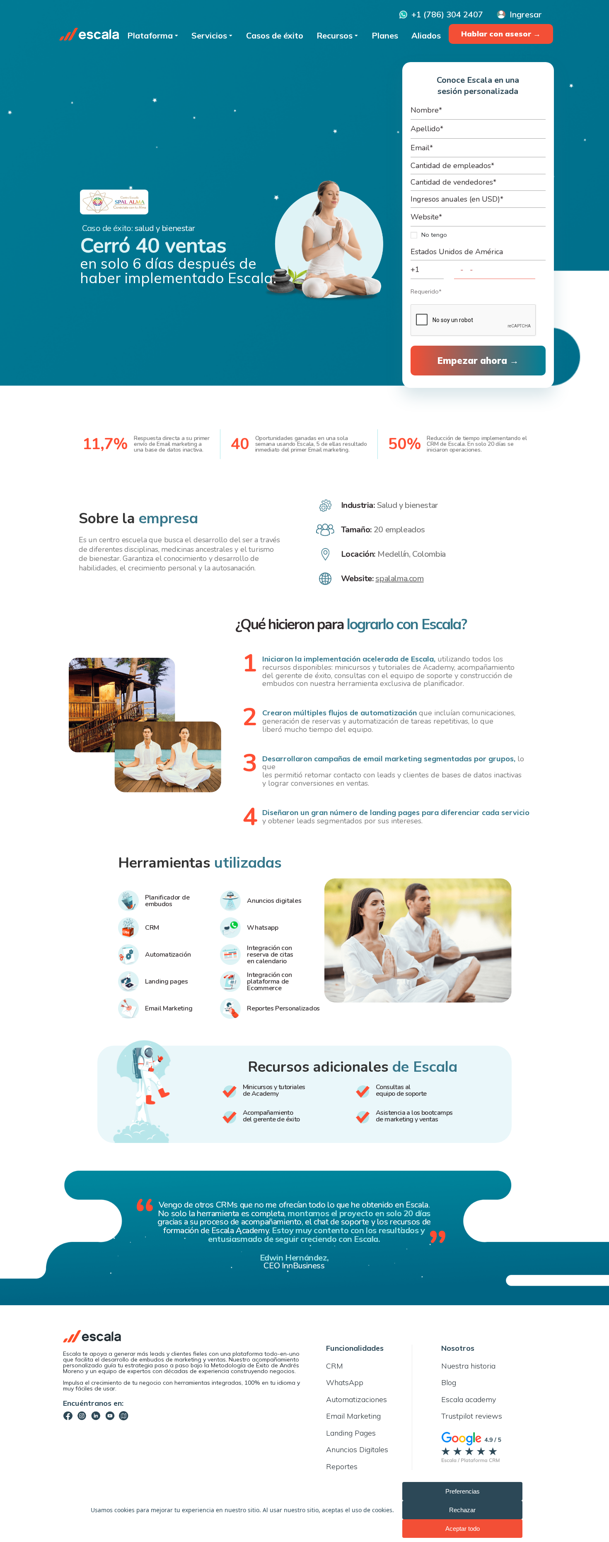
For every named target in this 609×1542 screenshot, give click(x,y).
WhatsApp (344, 1382)
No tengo (434, 234)
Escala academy (468, 1399)
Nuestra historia (468, 1366)
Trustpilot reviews (471, 1416)
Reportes (342, 1466)
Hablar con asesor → (501, 33)
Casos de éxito (274, 35)
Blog (448, 1382)
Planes (385, 35)
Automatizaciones (356, 1399)
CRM (334, 1366)
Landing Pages (351, 1433)
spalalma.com (399, 579)
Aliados (426, 35)
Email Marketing (353, 1416)
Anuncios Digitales (357, 1449)
